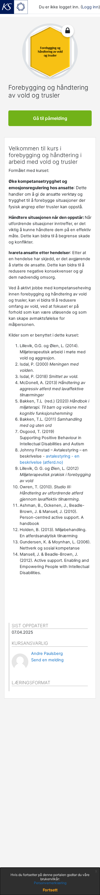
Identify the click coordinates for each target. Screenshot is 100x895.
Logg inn (90, 7)
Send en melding (47, 659)
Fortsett (50, 889)
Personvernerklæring (50, 883)
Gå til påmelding (50, 118)
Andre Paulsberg (47, 653)
